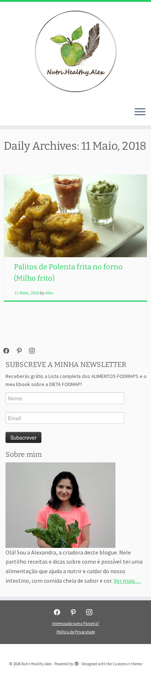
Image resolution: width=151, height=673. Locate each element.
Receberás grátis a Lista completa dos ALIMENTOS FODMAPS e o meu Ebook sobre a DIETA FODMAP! (76, 380)
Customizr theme (127, 663)
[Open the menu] (140, 112)
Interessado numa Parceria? (75, 623)
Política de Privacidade (75, 631)
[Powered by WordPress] (76, 662)
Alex (49, 292)
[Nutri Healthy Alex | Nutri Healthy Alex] (75, 51)
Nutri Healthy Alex (36, 663)
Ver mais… (127, 580)
